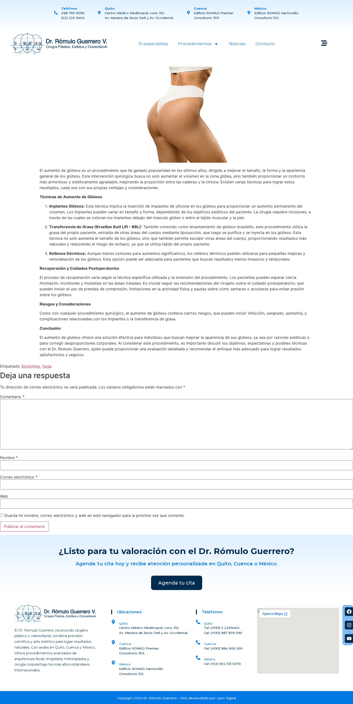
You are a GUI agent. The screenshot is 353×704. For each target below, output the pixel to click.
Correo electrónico (18, 477)
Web (4, 496)
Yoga (46, 366)
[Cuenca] (198, 642)
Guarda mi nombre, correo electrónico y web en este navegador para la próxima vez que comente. (94, 515)
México (209, 659)
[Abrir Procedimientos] (216, 44)
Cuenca (210, 644)
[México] (198, 658)
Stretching (30, 366)
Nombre (9, 457)
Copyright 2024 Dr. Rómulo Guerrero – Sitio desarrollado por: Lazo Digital (176, 698)
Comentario (12, 397)
